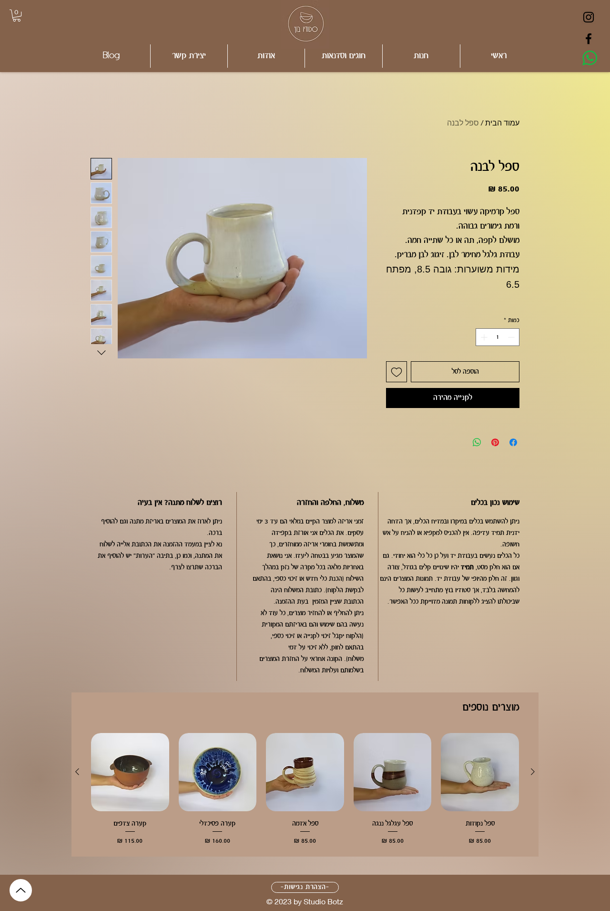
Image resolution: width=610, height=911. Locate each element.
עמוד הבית (502, 122)
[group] (305, 790)
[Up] (21, 890)
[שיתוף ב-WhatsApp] (477, 442)
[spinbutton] (497, 337)
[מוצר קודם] (533, 771)
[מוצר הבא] (77, 771)
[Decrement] (512, 337)
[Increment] (483, 337)
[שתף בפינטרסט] (495, 442)
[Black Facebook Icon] (588, 38)
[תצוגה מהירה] (480, 772)
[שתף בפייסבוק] (513, 442)
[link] (17, 15)
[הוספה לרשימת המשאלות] (396, 371)
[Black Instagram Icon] (588, 17)
